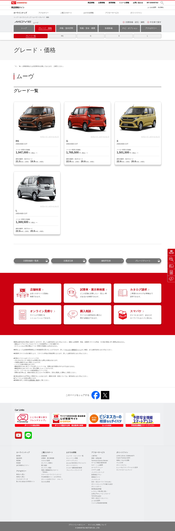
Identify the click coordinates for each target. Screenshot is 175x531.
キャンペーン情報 (72, 458)
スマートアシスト (72, 460)
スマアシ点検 (95, 470)
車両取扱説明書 (96, 489)
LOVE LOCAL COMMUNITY (125, 456)
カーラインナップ (20, 13)
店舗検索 (44, 456)
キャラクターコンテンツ (124, 470)
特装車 (18, 463)
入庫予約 (94, 456)
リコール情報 (124, 3)
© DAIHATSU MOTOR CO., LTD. (87, 528)
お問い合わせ (138, 3)
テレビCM (119, 463)
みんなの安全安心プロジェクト (76, 463)
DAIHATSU (29, 2)
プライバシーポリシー (77, 525)
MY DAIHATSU (152, 3)
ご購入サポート (66, 13)
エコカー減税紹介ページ (74, 350)
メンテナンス (95, 479)
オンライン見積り (47, 463)
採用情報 (112, 3)
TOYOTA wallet (96, 496)
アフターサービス (112, 13)
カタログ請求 (45, 460)
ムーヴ (35, 17)
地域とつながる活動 (122, 460)
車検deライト (95, 477)
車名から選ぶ (20, 474)
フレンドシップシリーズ (74, 470)
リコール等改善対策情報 (99, 503)
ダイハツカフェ (121, 465)
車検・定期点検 (96, 458)
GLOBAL (161, 7)
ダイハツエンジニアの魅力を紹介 (102, 484)
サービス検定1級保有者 (99, 463)
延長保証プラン (96, 474)
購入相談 (44, 465)
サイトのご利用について (97, 525)
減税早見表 (106, 261)
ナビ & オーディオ (22, 479)
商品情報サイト (18, 7)
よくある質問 (152, 7)
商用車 (18, 460)
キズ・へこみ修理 (97, 465)
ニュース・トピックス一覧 (74, 456)
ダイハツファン (136, 13)
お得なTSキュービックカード (100, 494)
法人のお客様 (45, 481)
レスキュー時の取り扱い (99, 491)
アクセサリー (44, 13)
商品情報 (91, 3)
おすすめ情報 (89, 13)
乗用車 (18, 456)
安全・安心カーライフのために (101, 482)
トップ (16, 17)
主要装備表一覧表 (30, 261)
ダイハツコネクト (72, 465)
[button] (162, 2)
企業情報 (101, 3)
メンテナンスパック (97, 472)
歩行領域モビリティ (22, 465)
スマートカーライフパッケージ (51, 474)
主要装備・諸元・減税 (134, 22)
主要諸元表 (68, 261)
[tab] (31, 36)
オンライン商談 (46, 468)
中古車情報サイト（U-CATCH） (51, 477)
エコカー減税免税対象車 (74, 468)
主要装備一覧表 (34, 380)
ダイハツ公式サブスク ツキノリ (52, 479)
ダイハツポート (96, 486)
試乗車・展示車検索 (47, 458)
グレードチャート (143, 261)
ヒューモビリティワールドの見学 (127, 467)
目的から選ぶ (20, 477)
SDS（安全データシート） (100, 498)
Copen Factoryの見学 (123, 458)
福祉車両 (19, 458)
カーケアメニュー (97, 467)
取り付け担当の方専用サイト (25, 481)
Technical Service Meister (99, 460)
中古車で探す (155, 22)
